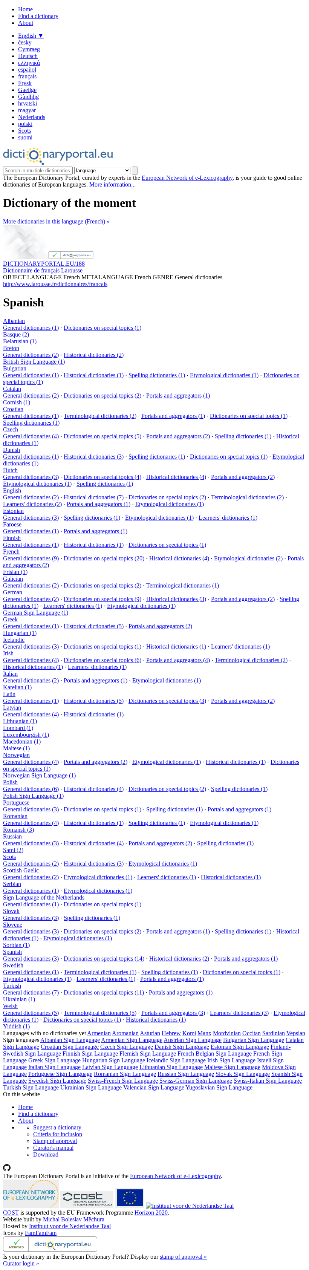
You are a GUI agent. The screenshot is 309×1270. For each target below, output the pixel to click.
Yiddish (16, 1026)
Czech (10, 429)
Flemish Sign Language (147, 1053)
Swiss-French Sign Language (123, 1080)
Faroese (12, 524)
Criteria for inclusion (57, 1134)
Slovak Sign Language (243, 1074)
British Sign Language (34, 361)
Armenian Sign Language (131, 1040)
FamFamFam (41, 1233)
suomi (25, 137)
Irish (8, 653)
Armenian (99, 1033)
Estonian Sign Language (240, 1047)
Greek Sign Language (54, 1060)
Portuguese (16, 802)
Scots (24, 130)
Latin (9, 694)
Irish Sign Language (231, 1060)
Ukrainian (19, 999)
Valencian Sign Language (153, 1087)
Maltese (16, 748)
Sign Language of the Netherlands (43, 897)
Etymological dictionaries (224, 375)
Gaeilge (27, 90)
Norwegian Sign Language (39, 775)
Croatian (13, 409)
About (25, 23)
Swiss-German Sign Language (195, 1080)
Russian (12, 836)
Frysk (25, 83)
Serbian (12, 884)
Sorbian (16, 945)
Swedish (13, 965)
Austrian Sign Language (193, 1040)
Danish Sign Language (181, 1047)
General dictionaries (31, 327)
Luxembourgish (26, 734)
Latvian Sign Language (110, 1067)
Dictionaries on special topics (102, 327)
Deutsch (28, 56)
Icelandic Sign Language (176, 1060)
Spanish (12, 952)
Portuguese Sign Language (60, 1074)
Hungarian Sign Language (113, 1060)
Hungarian (20, 633)
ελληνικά (29, 63)
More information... (112, 184)
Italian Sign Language (54, 1067)
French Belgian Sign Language (214, 1053)
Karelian (17, 687)
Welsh (10, 1006)
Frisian (15, 572)
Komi (189, 1033)
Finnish (12, 538)
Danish (11, 450)
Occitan (251, 1033)
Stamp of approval (55, 1141)
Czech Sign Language (126, 1047)
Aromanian (125, 1033)
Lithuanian (20, 721)
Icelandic (13, 640)
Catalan (12, 389)
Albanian (14, 321)
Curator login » (21, 1263)
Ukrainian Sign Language (91, 1087)
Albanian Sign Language (70, 1040)
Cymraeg (29, 49)
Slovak (11, 911)
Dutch (10, 470)
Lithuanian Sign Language (171, 1067)
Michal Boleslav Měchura (73, 1219)
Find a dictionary (38, 16)
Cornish (16, 402)
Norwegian (16, 755)
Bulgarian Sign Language (253, 1040)
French (11, 551)
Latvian (12, 707)
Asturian (150, 1033)
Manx (204, 1033)
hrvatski (27, 103)
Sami (13, 850)
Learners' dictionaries (32, 504)
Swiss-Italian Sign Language (268, 1080)
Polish (10, 782)
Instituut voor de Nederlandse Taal (70, 1226)
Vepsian (295, 1033)
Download (45, 1154)
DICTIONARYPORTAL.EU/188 (44, 263)
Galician (13, 578)
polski (25, 124)
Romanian (15, 816)
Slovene (12, 924)
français (27, 76)
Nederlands (31, 117)
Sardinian (273, 1033)
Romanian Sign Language (125, 1074)
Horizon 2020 (151, 1212)
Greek (10, 619)
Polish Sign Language (33, 796)
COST (11, 1212)
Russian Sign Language (186, 1074)
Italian (10, 673)
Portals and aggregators (178, 395)
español (27, 69)
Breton (11, 348)
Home (25, 9)
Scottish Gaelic (21, 870)
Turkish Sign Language (31, 1087)
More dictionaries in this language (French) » (56, 221)
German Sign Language (35, 612)
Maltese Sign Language (232, 1067)
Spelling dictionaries (156, 375)
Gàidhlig (28, 96)
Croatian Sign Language (70, 1047)
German (12, 592)
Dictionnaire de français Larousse (43, 270)
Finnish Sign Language (90, 1053)
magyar (27, 110)
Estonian (13, 511)
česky (25, 42)
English (31, 35)
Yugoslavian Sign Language (218, 1087)
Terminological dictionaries (100, 416)
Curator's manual (53, 1148)
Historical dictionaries (94, 355)
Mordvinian (227, 1033)
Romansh (18, 829)
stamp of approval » (183, 1256)
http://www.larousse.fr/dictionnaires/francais (55, 284)
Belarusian (20, 341)
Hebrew (171, 1033)
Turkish (12, 985)
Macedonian (22, 741)
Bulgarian (14, 368)
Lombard (18, 728)
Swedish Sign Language (57, 1080)
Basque (16, 334)
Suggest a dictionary (57, 1127)
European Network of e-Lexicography (187, 177)
